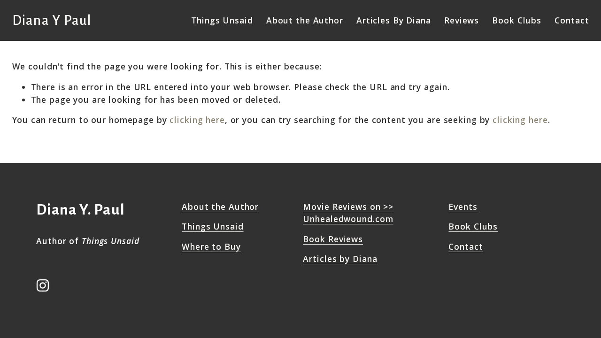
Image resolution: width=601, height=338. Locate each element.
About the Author (304, 20)
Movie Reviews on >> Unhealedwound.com (348, 212)
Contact (572, 20)
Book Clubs (516, 20)
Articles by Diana (340, 258)
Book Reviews (333, 239)
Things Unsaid (212, 226)
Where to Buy (211, 246)
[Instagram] (42, 285)
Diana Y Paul (52, 20)
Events (462, 206)
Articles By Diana (393, 20)
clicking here (197, 119)
